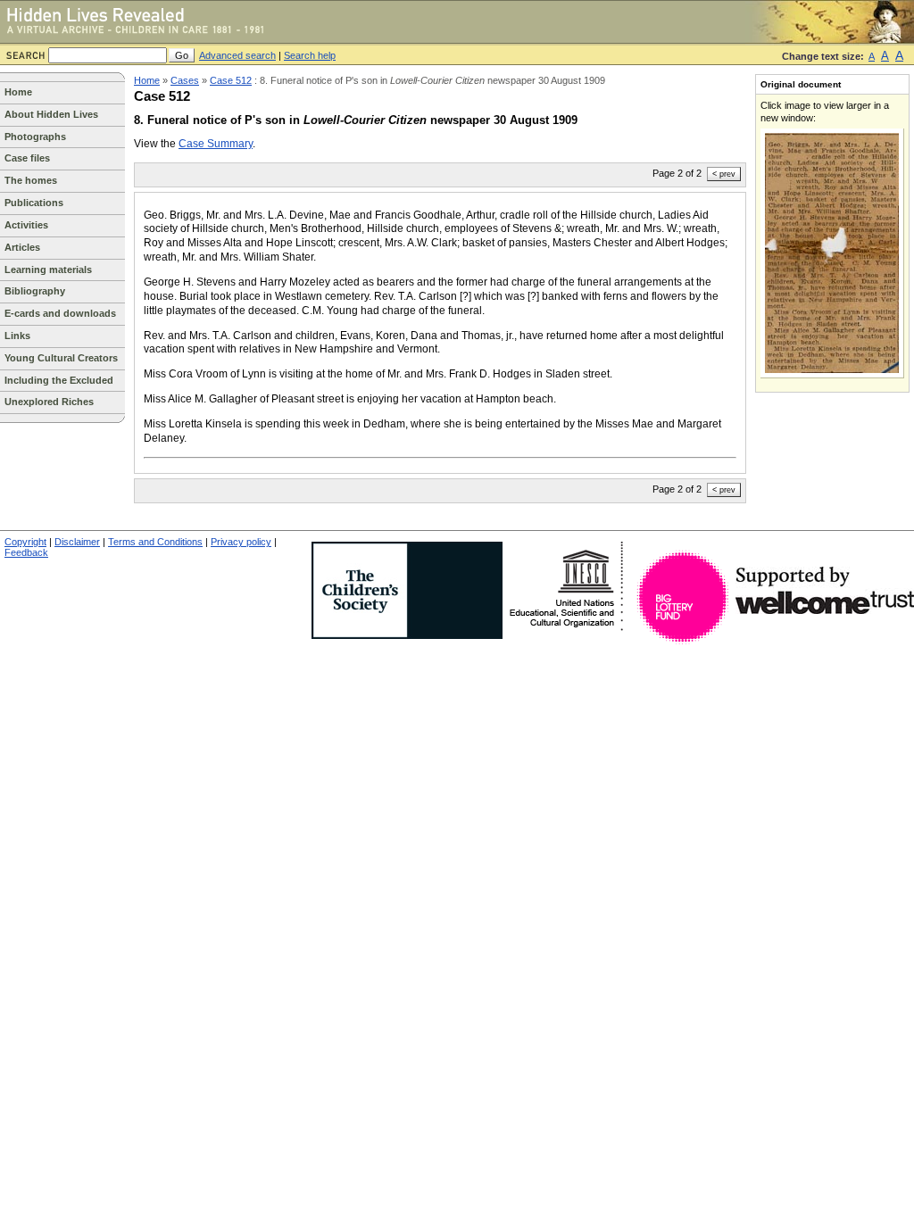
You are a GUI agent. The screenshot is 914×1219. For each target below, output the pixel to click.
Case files (27, 158)
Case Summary (216, 143)
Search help (310, 55)
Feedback (26, 552)
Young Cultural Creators (61, 357)
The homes (30, 180)
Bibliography (34, 291)
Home (18, 92)
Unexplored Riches (49, 401)
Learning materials (48, 269)
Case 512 (231, 80)
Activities (26, 225)
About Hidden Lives (51, 114)
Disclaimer (77, 541)
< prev (723, 174)
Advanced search (237, 55)
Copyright (25, 541)
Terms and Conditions (155, 541)
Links (17, 335)
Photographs (35, 136)
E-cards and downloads (60, 313)
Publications (33, 202)
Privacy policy (241, 541)
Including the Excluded (58, 380)
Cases (184, 80)
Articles (22, 247)
